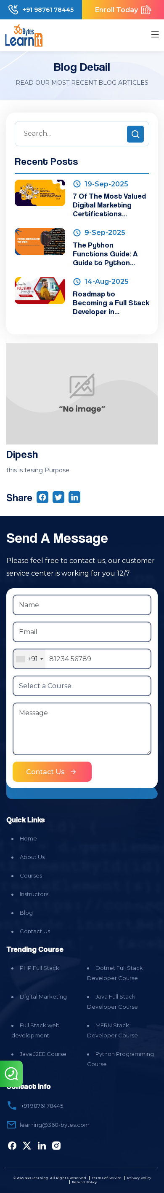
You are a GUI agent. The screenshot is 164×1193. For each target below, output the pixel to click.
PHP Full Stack (39, 967)
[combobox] (29, 659)
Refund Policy (84, 1182)
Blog (26, 912)
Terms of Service (107, 1178)
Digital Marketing (43, 996)
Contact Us (35, 931)
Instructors (34, 894)
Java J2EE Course (43, 1053)
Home (28, 838)
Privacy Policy (139, 1178)
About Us (32, 857)
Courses (31, 875)
